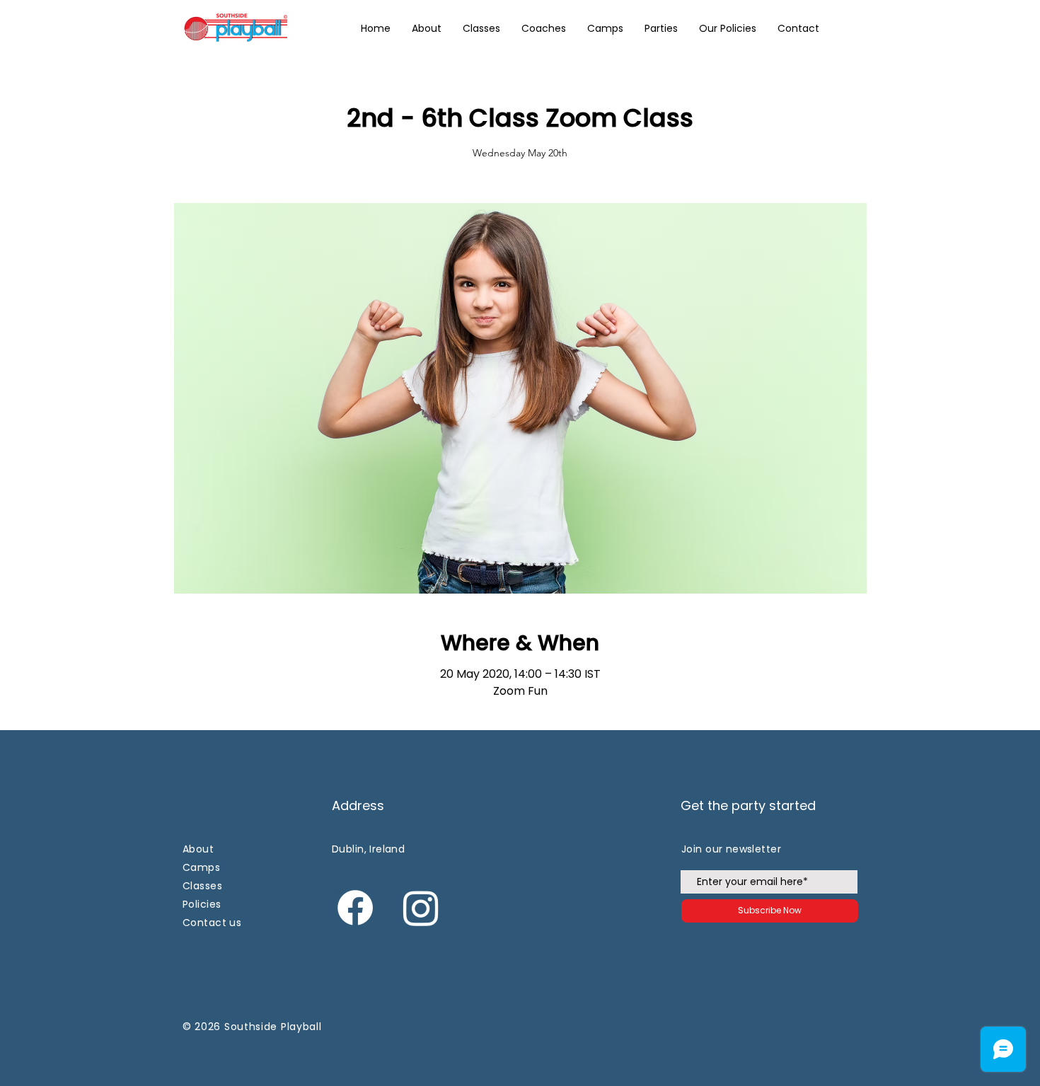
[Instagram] (421, 907)
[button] (727, 28)
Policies (202, 904)
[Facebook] (355, 907)
